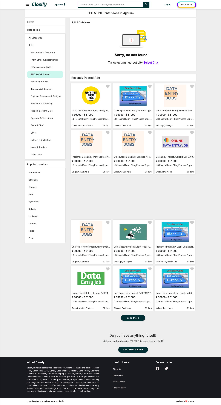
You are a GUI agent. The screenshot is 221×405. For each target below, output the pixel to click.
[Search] (146, 4)
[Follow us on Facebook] (157, 369)
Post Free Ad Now (133, 349)
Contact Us (118, 375)
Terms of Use (119, 381)
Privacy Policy (119, 388)
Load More (133, 318)
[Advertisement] (45, 289)
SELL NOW (186, 4)
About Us (117, 369)
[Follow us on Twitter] (166, 369)
